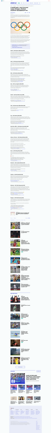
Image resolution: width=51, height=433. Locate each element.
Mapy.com (15, 416)
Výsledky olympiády (14, 47)
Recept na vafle (27, 413)
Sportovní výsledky (23, 304)
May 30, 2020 (21, 133)
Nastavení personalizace (38, 429)
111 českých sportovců (19, 45)
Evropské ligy (22, 348)
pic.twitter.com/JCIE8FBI (13, 170)
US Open (22, 239)
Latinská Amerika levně (33, 413)
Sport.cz (14, 12)
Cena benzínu (23, 416)
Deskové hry (28, 418)
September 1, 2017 (18, 90)
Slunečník (21, 417)
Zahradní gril (29, 417)
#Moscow (24, 78)
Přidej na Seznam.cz (38, 425)
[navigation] (0, 0)
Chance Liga (22, 339)
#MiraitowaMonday (16, 193)
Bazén (13, 417)
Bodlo (21, 248)
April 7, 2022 (17, 110)
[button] (20, 26)
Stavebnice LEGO (19, 418)
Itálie (21, 283)
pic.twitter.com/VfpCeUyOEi (14, 57)
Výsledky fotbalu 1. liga (23, 411)
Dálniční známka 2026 (38, 411)
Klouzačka (23, 417)
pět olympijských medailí (14, 46)
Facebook (37, 422)
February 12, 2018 (23, 101)
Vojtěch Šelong (12, 12)
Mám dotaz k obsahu (38, 427)
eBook (26, 12)
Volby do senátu (12, 413)
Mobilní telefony (16, 418)
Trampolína (19, 417)
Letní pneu (26, 418)
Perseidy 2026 (21, 416)
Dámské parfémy (22, 418)
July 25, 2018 (21, 70)
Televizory (30, 418)
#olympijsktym (20, 207)
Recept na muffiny (27, 411)
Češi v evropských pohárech (27, 416)
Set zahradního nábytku (26, 417)
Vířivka (31, 417)
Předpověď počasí (17, 416)
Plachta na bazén (16, 417)
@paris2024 (12, 207)
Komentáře (13, 371)
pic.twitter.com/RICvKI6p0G (17, 100)
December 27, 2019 (21, 123)
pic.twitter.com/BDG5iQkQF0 (14, 69)
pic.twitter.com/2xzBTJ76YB (14, 160)
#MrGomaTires (12, 180)
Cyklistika (22, 313)
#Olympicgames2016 (16, 180)
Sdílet (28, 12)
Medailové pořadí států (19, 47)
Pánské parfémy (35, 418)
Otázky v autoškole (37, 413)
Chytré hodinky (32, 418)
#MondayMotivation (20, 193)
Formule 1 (21, 413)
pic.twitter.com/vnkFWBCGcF (14, 194)
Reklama (37, 424)
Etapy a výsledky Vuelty (18, 411)
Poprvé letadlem (32, 411)
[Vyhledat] (28, 0)
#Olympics (21, 78)
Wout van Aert (17, 413)
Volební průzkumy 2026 (13, 411)
